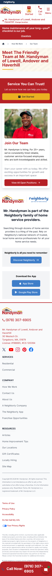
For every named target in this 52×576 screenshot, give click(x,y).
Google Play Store (28, 292)
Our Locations (9, 447)
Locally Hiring (9, 460)
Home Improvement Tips (15, 441)
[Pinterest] (24, 349)
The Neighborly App (12, 411)
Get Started (29, 12)
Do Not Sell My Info (11, 520)
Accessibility (8, 514)
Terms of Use (8, 503)
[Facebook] (31, 349)
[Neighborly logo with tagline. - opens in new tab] (39, 199)
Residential (8, 363)
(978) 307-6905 (18, 320)
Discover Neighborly (24, 260)
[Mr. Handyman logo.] (13, 199)
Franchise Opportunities (14, 418)
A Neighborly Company (14, 405)
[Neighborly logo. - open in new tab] (9, 2)
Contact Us (8, 393)
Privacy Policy (8, 509)
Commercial (8, 369)
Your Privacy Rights (16, 525)
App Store (28, 283)
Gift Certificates (10, 453)
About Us (7, 399)
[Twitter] (4, 349)
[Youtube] (11, 349)
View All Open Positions (24, 182)
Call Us (40, 12)
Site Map (7, 466)
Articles (6, 435)
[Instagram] (18, 349)
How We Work (9, 386)
